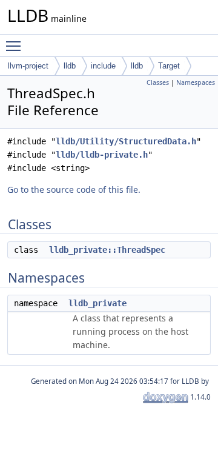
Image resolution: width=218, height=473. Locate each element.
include (103, 65)
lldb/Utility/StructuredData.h (126, 141)
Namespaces (195, 82)
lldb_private (97, 303)
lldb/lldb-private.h (102, 154)
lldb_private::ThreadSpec (107, 250)
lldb (70, 65)
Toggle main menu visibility (16, 45)
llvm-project (28, 65)
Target (169, 65)
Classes (158, 82)
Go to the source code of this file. (73, 189)
